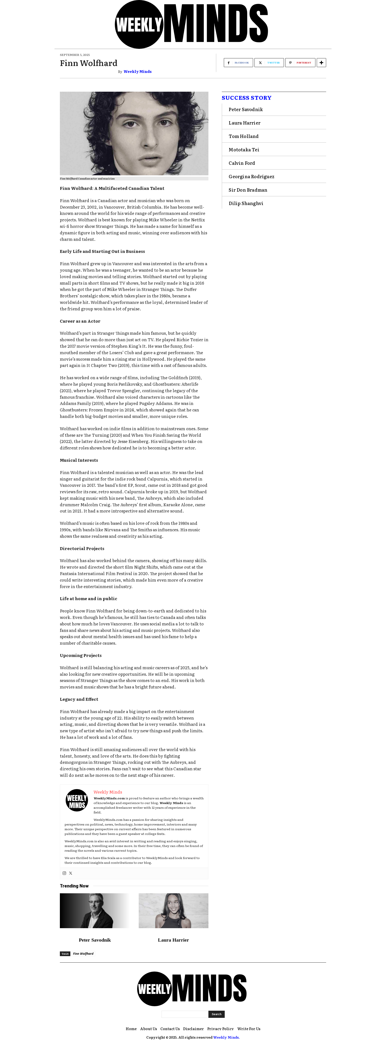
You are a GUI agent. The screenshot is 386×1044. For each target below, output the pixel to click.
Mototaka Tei (244, 149)
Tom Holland (244, 136)
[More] (321, 62)
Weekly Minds (138, 71)
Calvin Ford (242, 162)
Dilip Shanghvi (246, 203)
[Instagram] (64, 873)
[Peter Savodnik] (95, 910)
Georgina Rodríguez (251, 176)
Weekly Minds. (226, 1037)
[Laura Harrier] (174, 910)
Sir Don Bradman (248, 189)
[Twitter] (71, 873)
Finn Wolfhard (83, 953)
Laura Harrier (173, 940)
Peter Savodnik (95, 940)
